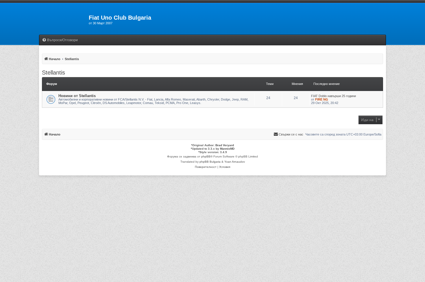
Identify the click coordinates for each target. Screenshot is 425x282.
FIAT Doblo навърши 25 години (333, 96)
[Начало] (64, 19)
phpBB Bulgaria (210, 161)
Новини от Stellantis (77, 96)
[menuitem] (60, 40)
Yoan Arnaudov (234, 161)
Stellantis (53, 72)
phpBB (205, 156)
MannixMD (227, 148)
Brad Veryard (224, 145)
